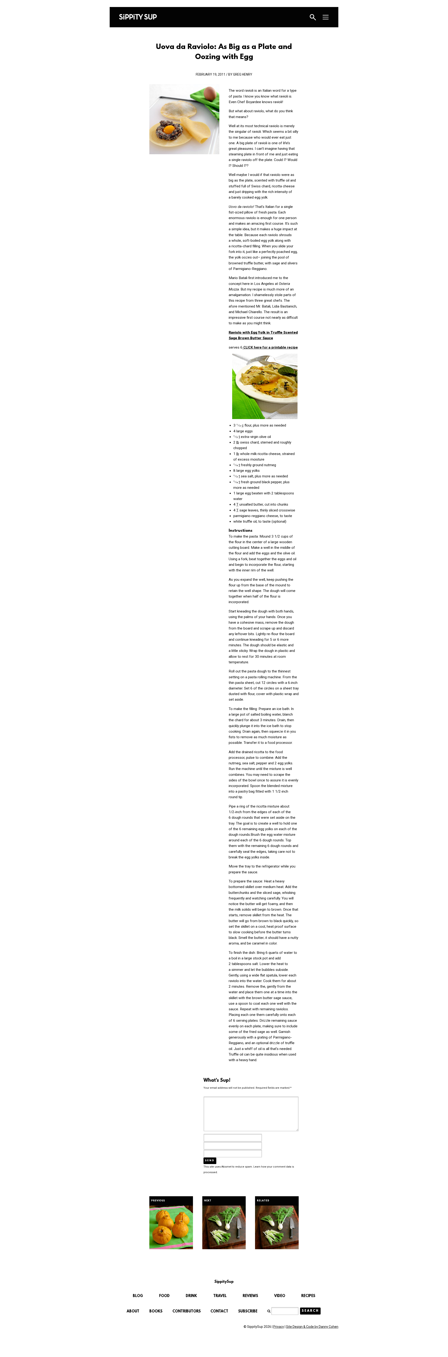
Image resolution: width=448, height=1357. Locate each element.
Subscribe (247, 1311)
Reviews (250, 1296)
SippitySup (138, 17)
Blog (138, 1296)
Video (279, 1296)
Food (164, 1296)
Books (155, 1311)
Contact (219, 1311)
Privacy (278, 1327)
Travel (220, 1296)
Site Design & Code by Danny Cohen (312, 1327)
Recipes (308, 1296)
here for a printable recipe (270, 347)
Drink (191, 1296)
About (133, 1311)
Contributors (186, 1311)
